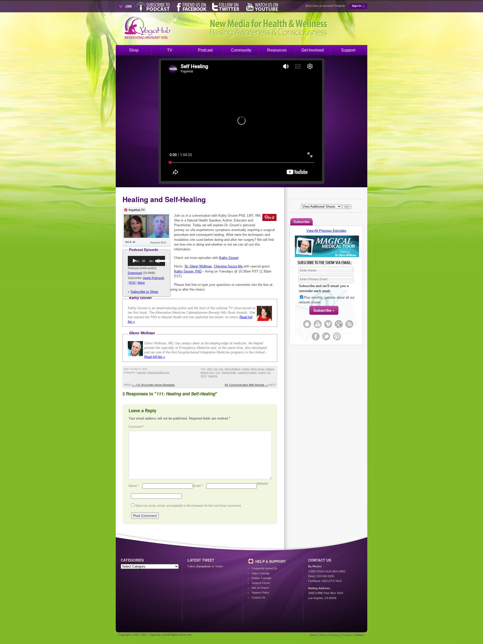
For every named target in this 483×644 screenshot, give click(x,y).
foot (221, 369)
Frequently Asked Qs (264, 568)
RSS (132, 282)
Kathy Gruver (228, 258)
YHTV (203, 376)
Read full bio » (154, 357)
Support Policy (260, 592)
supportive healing (247, 372)
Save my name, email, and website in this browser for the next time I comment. (188, 505)
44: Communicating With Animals (246, 385)
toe (268, 372)
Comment (136, 426)
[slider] (160, 260)
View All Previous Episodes (326, 231)
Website (262, 483)
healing (245, 369)
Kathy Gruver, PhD (188, 271)
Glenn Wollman (232, 369)
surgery (262, 372)
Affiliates (360, 634)
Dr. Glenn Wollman (198, 266)
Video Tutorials (261, 573)
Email (198, 485)
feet (216, 369)
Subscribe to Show (144, 292)
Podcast (205, 50)
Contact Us (258, 597)
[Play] (134, 260)
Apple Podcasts (153, 278)
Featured (141, 372)
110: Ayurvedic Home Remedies (153, 385)
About (313, 634)
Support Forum (261, 582)
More (141, 282)
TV (169, 50)
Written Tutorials (261, 578)
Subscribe (301, 222)
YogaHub (212, 376)
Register (340, 5)
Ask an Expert (260, 587)
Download (135, 272)
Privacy (335, 634)
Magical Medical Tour (158, 372)
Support (348, 50)
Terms (324, 634)
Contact (347, 634)
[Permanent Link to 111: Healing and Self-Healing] (146, 237)
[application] (146, 261)
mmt (217, 372)
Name (134, 485)
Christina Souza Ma (228, 266)
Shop (134, 50)
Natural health (229, 372)
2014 (209, 369)
